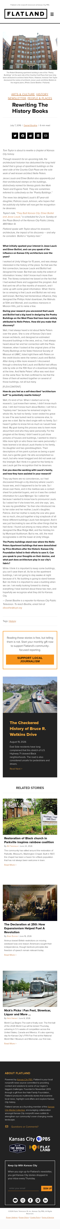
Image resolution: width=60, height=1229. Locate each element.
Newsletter (17, 98)
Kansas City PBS (24, 1079)
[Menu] (52, 14)
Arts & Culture (23, 94)
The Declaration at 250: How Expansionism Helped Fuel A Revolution (24, 928)
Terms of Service (48, 1217)
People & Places (40, 98)
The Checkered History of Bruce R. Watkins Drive (28, 728)
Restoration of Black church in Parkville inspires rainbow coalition (29, 840)
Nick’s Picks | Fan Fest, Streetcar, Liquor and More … (27, 1012)
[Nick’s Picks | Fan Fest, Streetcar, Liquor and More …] (30, 989)
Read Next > (16, 768)
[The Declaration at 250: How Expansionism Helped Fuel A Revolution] (30, 903)
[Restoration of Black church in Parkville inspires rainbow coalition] (30, 817)
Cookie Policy (35, 1217)
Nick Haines (12, 1018)
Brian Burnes (12, 936)
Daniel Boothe (30, 125)
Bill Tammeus (12, 846)
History (42, 94)
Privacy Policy (24, 1217)
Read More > (10, 864)
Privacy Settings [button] (12, 1217)
